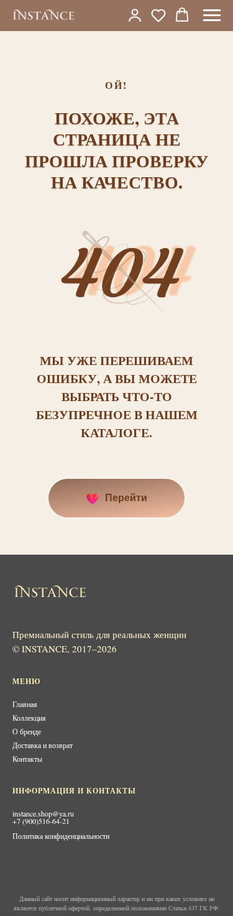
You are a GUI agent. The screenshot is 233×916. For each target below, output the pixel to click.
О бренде (26, 731)
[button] (158, 14)
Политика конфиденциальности (60, 836)
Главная (24, 704)
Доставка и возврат (42, 745)
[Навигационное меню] (212, 15)
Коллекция (29, 718)
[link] (134, 14)
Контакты (27, 759)
